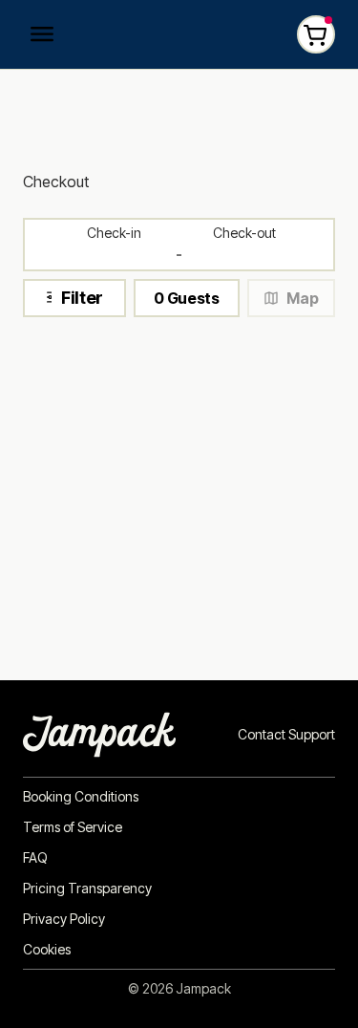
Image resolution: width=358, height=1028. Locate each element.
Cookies (47, 949)
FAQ (35, 858)
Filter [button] (82, 298)
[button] (187, 298)
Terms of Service (72, 827)
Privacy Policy (64, 919)
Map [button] (302, 298)
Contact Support (286, 734)
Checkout (56, 181)
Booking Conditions (80, 796)
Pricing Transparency (87, 888)
